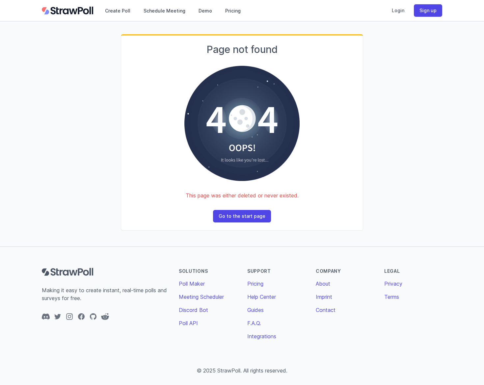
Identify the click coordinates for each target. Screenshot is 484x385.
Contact (326, 310)
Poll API (188, 323)
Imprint (324, 297)
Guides (255, 310)
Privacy (393, 283)
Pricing (233, 10)
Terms (391, 297)
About (323, 283)
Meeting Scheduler (201, 297)
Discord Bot (193, 310)
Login (398, 10)
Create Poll (117, 10)
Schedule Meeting (164, 10)
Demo (205, 10)
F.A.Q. (254, 323)
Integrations (261, 336)
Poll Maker (192, 283)
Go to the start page (242, 216)
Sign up (428, 10)
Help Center (261, 297)
